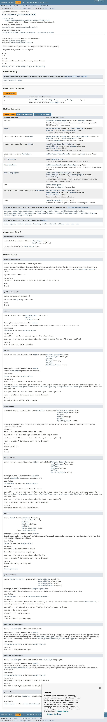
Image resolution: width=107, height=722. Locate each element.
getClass (28, 224)
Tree (27, 2)
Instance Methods (24, 114)
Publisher (56, 136)
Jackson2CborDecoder (10, 32)
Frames (24, 6)
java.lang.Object (8, 18)
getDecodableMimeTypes (55, 159)
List (6, 159)
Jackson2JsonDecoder (28, 32)
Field (15, 8)
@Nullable (28, 317)
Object (11, 27)
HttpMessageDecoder (23, 27)
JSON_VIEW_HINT (10, 80)
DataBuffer (56, 128)
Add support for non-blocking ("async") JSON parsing (23, 66)
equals (12, 224)
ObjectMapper (54, 100)
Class (83, 154)
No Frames (32, 6)
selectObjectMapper (88, 213)
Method (28, 8)
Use (23, 2)
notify (44, 224)
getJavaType (17, 211)
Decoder (5, 27)
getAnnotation (51, 154)
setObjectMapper (10, 215)
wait (67, 224)
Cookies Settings (54, 714)
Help (46, 2)
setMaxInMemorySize (53, 200)
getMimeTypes (28, 211)
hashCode (36, 224)
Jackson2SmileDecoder (45, 32)
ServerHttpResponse (53, 177)
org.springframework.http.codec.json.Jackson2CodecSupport (27, 20)
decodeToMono (51, 144)
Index (42, 2)
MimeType (70, 100)
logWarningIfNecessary (45, 213)
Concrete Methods (42, 114)
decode (48, 128)
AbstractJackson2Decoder (38, 100)
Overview (4, 2)
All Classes (44, 6)
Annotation (26, 154)
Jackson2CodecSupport (17, 41)
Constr (21, 8)
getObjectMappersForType (13, 213)
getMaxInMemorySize (53, 185)
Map (63, 130)
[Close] (100, 688)
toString (61, 224)
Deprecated (34, 2)
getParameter (30, 213)
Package (11, 2)
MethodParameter (64, 154)
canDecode (50, 120)
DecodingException (29, 530)
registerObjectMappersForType (67, 213)
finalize (20, 224)
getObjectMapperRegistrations (72, 211)
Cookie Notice (62, 711)
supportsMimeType (25, 215)
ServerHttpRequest (77, 175)
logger (19, 80)
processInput (51, 190)
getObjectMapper (53, 211)
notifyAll (52, 224)
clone (6, 224)
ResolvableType (60, 120)
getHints (7, 211)
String (68, 130)
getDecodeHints (52, 173)
